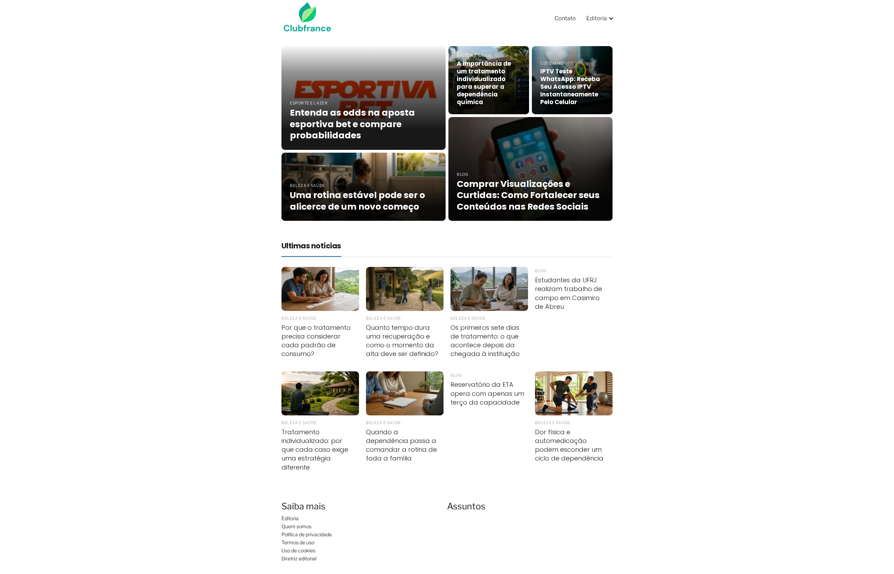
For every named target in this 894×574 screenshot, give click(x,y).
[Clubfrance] (311, 18)
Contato (565, 18)
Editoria (596, 18)
